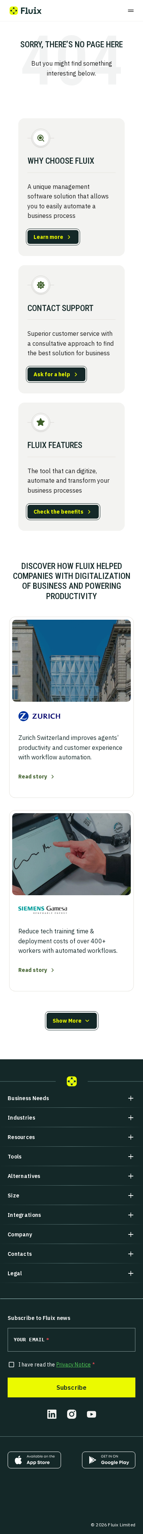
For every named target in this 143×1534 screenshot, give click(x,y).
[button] (72, 1021)
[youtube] (91, 1414)
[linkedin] (51, 1414)
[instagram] (71, 1414)
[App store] (34, 1460)
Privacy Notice (73, 1364)
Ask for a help (52, 374)
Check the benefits (59, 511)
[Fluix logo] (25, 10)
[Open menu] (130, 10)
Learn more (48, 237)
